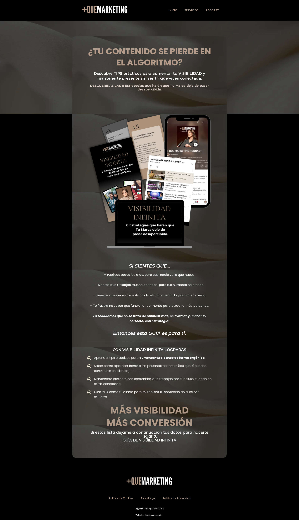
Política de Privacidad (176, 498)
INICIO (173, 10)
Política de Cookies (121, 498)
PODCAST (212, 10)
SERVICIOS (191, 10)
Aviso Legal (148, 498)
